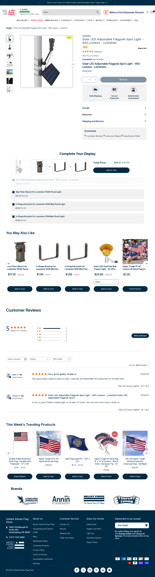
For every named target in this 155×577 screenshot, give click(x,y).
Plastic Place (92, 542)
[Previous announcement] (39, 2)
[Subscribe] (146, 525)
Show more (86, 71)
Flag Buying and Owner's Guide (43, 530)
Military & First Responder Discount (127, 12)
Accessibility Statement (43, 559)
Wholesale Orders (40, 541)
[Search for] (97, 12)
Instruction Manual (113, 136)
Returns (63, 529)
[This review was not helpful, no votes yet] (146, 386)
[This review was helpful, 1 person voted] (142, 410)
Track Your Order (67, 538)
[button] (23, 20)
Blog (35, 536)
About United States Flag (43, 524)
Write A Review (140, 336)
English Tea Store (94, 529)
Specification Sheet (132, 136)
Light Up (90, 533)
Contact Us (64, 524)
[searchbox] (14, 359)
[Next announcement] (115, 2)
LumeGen (86, 36)
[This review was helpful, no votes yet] (142, 386)
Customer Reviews (41, 545)
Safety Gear (92, 524)
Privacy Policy (38, 550)
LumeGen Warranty (95, 136)
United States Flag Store (23, 570)
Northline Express (94, 538)
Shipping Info (65, 533)
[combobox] (39, 359)
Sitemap (36, 563)
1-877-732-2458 (17, 537)
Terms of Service (40, 554)
